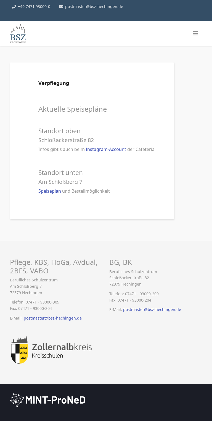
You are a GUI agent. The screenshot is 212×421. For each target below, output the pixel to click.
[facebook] (12, 14)
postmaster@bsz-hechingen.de (94, 6)
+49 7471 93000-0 (34, 6)
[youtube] (21, 14)
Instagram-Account (106, 149)
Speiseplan (50, 191)
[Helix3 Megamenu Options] (195, 33)
